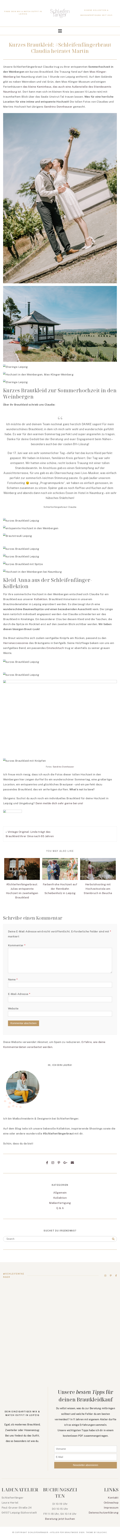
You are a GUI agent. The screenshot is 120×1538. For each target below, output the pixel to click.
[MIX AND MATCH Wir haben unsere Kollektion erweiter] (31, 1299)
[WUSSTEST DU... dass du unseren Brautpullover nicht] (89, 1332)
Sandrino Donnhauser (58, 106)
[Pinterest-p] (111, 1275)
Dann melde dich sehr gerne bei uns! (59, 803)
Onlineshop (111, 1502)
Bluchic (102, 1532)
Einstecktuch (55, 648)
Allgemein (60, 1192)
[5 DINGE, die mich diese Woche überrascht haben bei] (31, 1364)
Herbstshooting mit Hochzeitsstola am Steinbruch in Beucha (98, 889)
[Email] (72, 1162)
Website (13, 1008)
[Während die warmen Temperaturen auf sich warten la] (31, 1332)
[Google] (65, 1162)
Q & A (60, 1208)
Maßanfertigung (60, 1202)
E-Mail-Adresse (19, 994)
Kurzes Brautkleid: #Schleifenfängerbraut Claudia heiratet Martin (60, 47)
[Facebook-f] (116, 1275)
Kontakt (113, 1497)
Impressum (111, 1507)
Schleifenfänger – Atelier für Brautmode (53, 1532)
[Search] (113, 1239)
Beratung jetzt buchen (60, 1518)
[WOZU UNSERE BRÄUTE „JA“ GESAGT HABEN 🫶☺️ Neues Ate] (89, 1299)
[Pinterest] (59, 1162)
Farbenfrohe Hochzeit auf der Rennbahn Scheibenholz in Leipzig (60, 889)
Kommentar (16, 945)
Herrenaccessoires (15, 643)
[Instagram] (52, 1162)
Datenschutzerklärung (103, 1512)
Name (13, 979)
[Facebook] (47, 1162)
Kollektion (40, 599)
